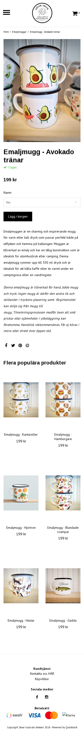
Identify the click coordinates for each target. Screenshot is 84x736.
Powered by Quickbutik (64, 727)
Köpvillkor (42, 679)
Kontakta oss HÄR (42, 673)
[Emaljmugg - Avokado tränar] (42, 90)
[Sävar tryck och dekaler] (42, 12)
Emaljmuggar (19, 31)
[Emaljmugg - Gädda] (63, 586)
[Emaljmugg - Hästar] (21, 586)
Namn (7, 192)
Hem (6, 31)
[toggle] (9, 13)
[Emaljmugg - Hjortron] (21, 493)
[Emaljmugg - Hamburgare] (63, 400)
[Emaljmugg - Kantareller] (21, 400)
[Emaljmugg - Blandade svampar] (63, 493)
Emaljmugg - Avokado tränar (45, 31)
